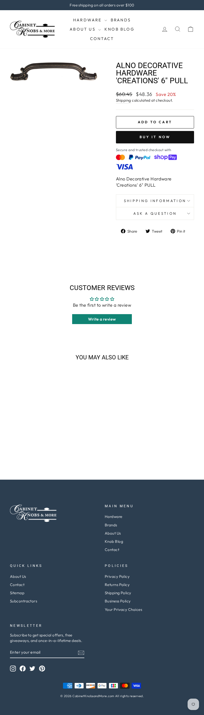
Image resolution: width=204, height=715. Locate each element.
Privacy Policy (117, 576)
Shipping (123, 100)
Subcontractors (23, 601)
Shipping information (155, 201)
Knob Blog (119, 29)
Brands (121, 19)
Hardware (88, 19)
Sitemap (17, 592)
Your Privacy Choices (123, 609)
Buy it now (155, 137)
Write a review (102, 319)
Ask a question (155, 213)
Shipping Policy (118, 592)
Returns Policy (117, 584)
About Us (83, 29)
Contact (102, 38)
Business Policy (118, 601)
